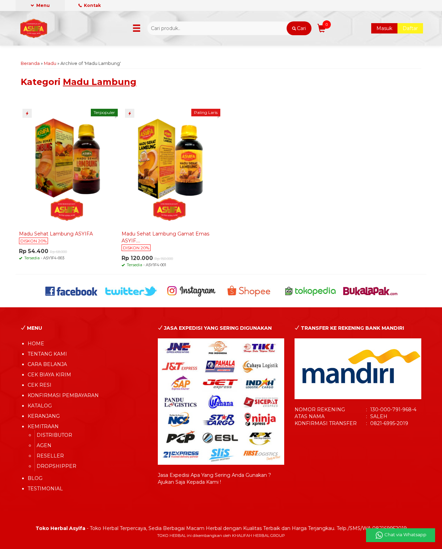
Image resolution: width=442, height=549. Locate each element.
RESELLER (50, 456)
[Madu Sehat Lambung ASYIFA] (67, 166)
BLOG (35, 478)
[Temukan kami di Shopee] (251, 291)
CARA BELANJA (47, 364)
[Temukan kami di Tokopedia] (310, 291)
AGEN (44, 445)
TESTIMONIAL (45, 488)
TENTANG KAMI (47, 354)
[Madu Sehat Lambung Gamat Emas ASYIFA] (170, 166)
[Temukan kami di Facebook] (71, 291)
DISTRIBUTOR (54, 435)
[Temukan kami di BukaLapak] (370, 291)
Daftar (410, 28)
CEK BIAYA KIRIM (49, 375)
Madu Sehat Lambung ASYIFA (56, 234)
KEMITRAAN (43, 426)
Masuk (384, 28)
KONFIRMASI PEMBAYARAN (63, 395)
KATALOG (40, 406)
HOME (36, 343)
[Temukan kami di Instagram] (191, 291)
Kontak (92, 5)
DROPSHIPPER (56, 466)
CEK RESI (39, 385)
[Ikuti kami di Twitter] (131, 291)
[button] (299, 28)
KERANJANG (44, 416)
